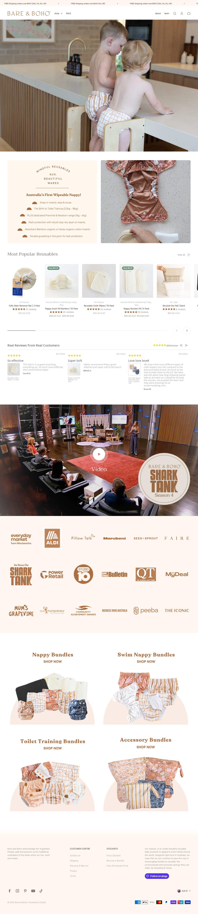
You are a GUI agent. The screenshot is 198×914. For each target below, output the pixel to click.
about (158, 13)
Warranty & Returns (79, 865)
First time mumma (80, 360)
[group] (99, 85)
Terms (73, 876)
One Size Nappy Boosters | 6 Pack (14, 379)
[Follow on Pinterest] (25, 891)
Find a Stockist (114, 855)
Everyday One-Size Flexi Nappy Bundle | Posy (74, 379)
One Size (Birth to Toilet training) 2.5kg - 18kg (61, 303)
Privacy (73, 871)
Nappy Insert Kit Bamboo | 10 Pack (61, 308)
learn (166, 13)
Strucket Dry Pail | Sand (174, 305)
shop (56, 13)
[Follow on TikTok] (41, 891)
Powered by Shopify (37, 902)
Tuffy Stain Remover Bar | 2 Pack (24, 305)
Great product (137, 360)
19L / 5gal (174, 302)
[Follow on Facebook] (9, 891)
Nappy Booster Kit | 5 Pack (136, 308)
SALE (68, 13)
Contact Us (75, 855)
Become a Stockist (115, 860)
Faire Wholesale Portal (117, 865)
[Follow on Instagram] (17, 891)
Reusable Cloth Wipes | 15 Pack (99, 305)
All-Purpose (24, 302)
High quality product (21, 360)
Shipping (74, 860)
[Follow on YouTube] (33, 891)
